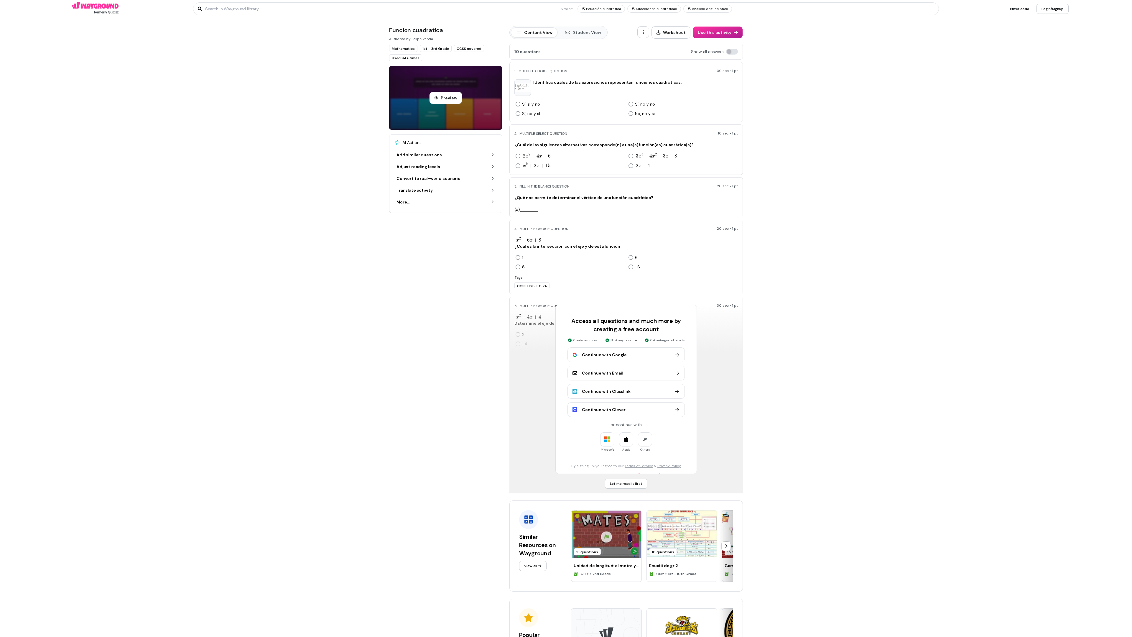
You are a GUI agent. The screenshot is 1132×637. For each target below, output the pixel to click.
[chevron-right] (726, 546)
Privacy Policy (669, 466)
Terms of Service (639, 466)
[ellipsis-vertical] (643, 32)
